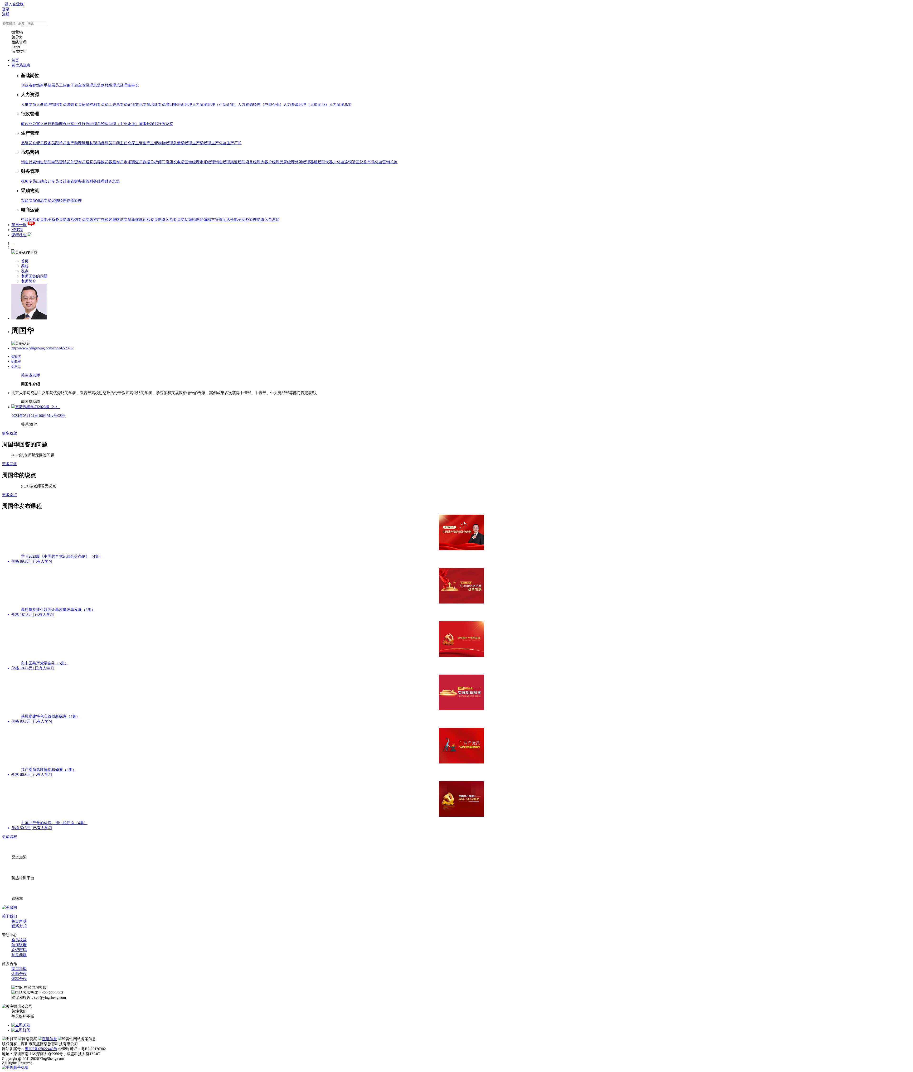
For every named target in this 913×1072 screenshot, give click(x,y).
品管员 (26, 143)
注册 (6, 14)
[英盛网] (9, 907)
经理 (89, 85)
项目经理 (253, 162)
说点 (25, 271)
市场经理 (207, 162)
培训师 (171, 104)
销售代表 (28, 162)
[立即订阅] (20, 1030)
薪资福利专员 (93, 104)
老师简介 (28, 281)
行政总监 (165, 124)
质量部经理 (182, 143)
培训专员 (157, 104)
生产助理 (74, 143)
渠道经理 (237, 162)
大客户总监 (334, 162)
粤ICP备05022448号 (41, 1049)
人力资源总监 (340, 104)
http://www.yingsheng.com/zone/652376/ (42, 348)
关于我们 (9, 916)
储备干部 (70, 85)
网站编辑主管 (207, 219)
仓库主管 (135, 143)
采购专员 (28, 200)
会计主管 (66, 181)
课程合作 (19, 979)
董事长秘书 (148, 124)
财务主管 (81, 181)
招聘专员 (59, 104)
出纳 (40, 181)
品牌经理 (287, 162)
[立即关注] (20, 1025)
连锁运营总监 (355, 162)
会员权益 (19, 940)
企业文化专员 (138, 104)
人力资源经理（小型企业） (215, 104)
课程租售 (19, 235)
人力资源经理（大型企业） (306, 104)
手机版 (23, 1067)
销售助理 (43, 162)
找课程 (17, 230)
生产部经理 (201, 143)
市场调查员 (133, 162)
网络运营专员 (169, 219)
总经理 (121, 85)
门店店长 (169, 162)
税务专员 (28, 181)
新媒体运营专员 (144, 219)
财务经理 (97, 181)
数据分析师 (152, 162)
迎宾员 (91, 162)
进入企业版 (13, 4)
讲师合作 (19, 974)
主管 (82, 85)
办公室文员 (38, 124)
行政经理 (89, 124)
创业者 (26, 85)
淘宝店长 (226, 219)
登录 (6, 9)
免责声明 (19, 921)
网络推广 (93, 219)
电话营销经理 (188, 162)
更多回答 (9, 464)
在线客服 (108, 219)
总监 (97, 85)
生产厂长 (234, 143)
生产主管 (150, 143)
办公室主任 (72, 124)
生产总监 (218, 143)
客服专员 (116, 162)
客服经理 (317, 162)
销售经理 (222, 162)
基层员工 (55, 85)
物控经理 (165, 143)
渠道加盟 (19, 969)
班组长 (87, 143)
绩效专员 (74, 104)
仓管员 (38, 143)
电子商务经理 (245, 219)
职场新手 (40, 85)
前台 (25, 124)
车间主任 (119, 143)
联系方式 (19, 926)
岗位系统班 (20, 65)
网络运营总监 (268, 219)
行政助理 (55, 124)
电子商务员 (53, 219)
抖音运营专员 (32, 219)
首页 (15, 60)
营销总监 (390, 162)
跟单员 (61, 143)
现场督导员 (102, 143)
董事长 (133, 85)
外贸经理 (302, 162)
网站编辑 (188, 219)
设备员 (49, 143)
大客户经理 (270, 162)
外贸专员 (78, 162)
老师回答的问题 (34, 276)
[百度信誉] (47, 1039)
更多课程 (9, 837)
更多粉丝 (9, 433)
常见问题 (19, 955)
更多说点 (9, 495)
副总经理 (108, 85)
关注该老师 (30, 375)
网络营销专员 (74, 219)
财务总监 (112, 181)
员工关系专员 (116, 104)
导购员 (102, 162)
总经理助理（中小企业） (118, 124)
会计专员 (51, 181)
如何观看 (19, 945)
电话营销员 (60, 162)
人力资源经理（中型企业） (260, 104)
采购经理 (59, 200)
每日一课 (19, 225)
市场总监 (374, 162)
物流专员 (43, 200)
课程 (25, 266)
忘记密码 (19, 950)
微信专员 (123, 219)
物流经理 (74, 200)
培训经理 (184, 104)
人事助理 (43, 104)
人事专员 (28, 104)
